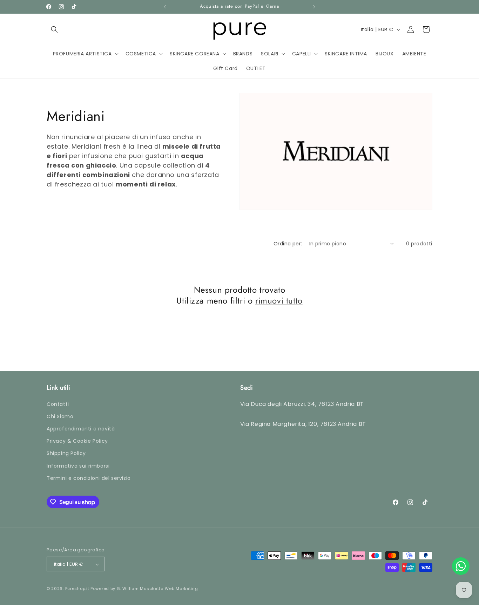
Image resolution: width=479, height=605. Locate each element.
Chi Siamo (60, 416)
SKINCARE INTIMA (236, 87)
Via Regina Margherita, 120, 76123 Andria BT (303, 424)
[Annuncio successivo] (314, 6)
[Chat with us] (461, 566)
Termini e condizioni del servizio (89, 478)
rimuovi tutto (279, 300)
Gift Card (354, 87)
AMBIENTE (316, 87)
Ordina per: (288, 243)
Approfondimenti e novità (81, 428)
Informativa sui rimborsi (78, 465)
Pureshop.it (77, 589)
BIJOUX (280, 87)
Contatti (58, 404)
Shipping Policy (66, 453)
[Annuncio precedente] (165, 6)
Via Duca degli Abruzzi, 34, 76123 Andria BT (302, 404)
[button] (54, 29)
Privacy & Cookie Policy (77, 440)
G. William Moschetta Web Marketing (157, 589)
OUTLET (389, 87)
